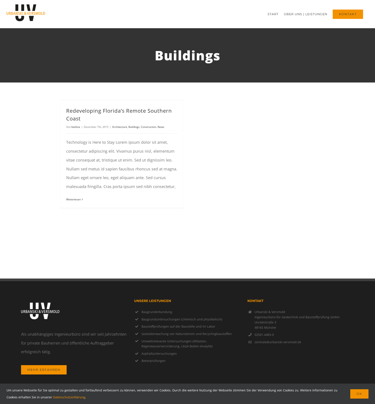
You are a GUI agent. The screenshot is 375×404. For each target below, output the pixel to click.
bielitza (75, 127)
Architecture (119, 127)
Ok (359, 394)
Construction (148, 127)
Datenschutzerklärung (69, 397)
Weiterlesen (73, 199)
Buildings (134, 127)
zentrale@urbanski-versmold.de (278, 342)
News (161, 127)
